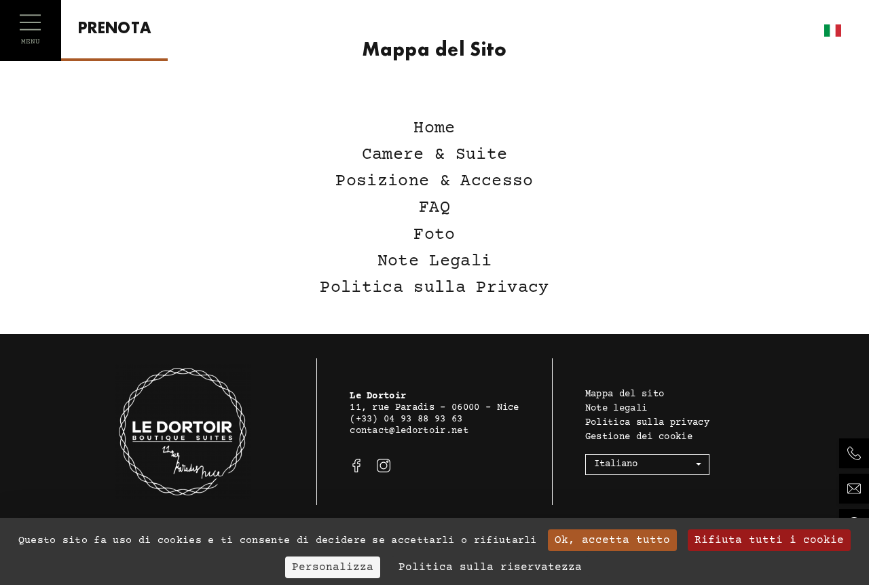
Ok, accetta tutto (612, 540)
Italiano (615, 464)
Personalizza (332, 567)
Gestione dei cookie (638, 437)
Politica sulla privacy (647, 422)
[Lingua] (832, 30)
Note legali (616, 408)
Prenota (114, 28)
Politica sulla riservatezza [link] (490, 567)
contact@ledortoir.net (409, 431)
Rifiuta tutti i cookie (769, 540)
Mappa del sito (624, 394)
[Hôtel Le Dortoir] (854, 453)
